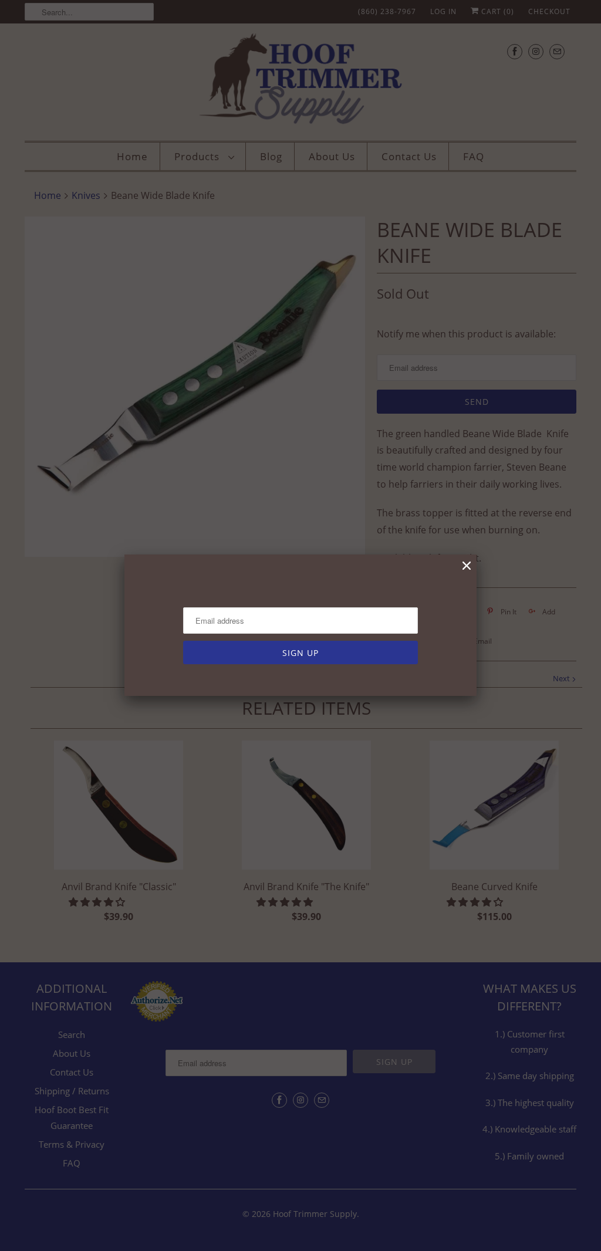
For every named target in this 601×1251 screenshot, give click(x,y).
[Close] (466, 565)
